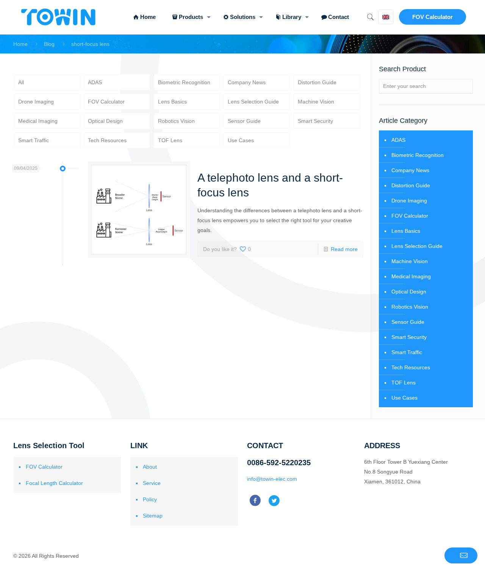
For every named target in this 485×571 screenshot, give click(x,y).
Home (20, 44)
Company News (247, 82)
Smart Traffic (33, 140)
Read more (344, 249)
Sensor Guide (244, 121)
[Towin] (59, 17)
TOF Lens (170, 140)
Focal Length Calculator (54, 483)
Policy (150, 499)
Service (152, 483)
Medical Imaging (38, 121)
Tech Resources (107, 140)
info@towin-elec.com (272, 479)
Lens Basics (172, 102)
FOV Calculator (432, 17)
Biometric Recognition (184, 82)
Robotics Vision (176, 121)
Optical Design (105, 121)
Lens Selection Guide (253, 102)
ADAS (95, 82)
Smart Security (315, 121)
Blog (49, 44)
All (21, 82)
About (150, 467)
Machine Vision (316, 102)
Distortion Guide (317, 82)
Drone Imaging (36, 102)
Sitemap (153, 516)
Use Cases (241, 140)
